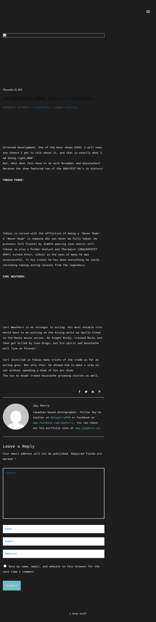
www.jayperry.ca (87, 428)
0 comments (42, 107)
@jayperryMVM (60, 417)
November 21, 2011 (12, 90)
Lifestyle (70, 107)
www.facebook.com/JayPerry (53, 422)
